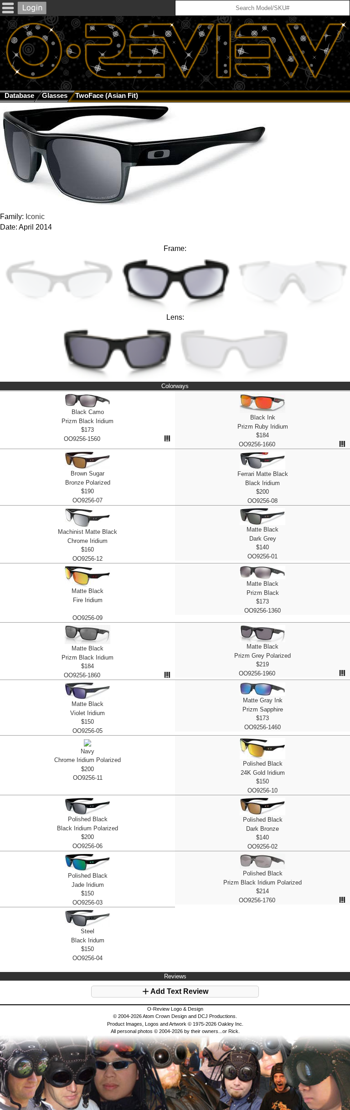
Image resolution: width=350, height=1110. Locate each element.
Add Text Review (178, 991)
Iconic (35, 216)
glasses (54, 95)
